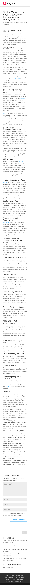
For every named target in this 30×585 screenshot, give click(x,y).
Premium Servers (9, 577)
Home (6, 575)
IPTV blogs (22, 22)
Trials (12, 575)
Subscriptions (19, 575)
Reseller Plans (20, 577)
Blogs (7, 579)
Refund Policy (9, 581)
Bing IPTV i (6, 222)
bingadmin (7, 22)
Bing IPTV (6, 30)
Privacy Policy (19, 581)
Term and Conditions (17, 579)
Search (24, 533)
